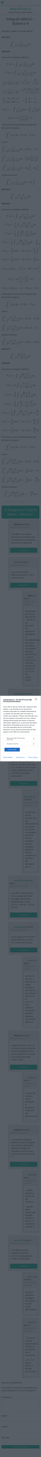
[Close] (37, 700)
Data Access (20, 757)
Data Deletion (8, 757)
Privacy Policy (33, 757)
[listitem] (20, 738)
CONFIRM (12, 749)
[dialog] (20, 728)
